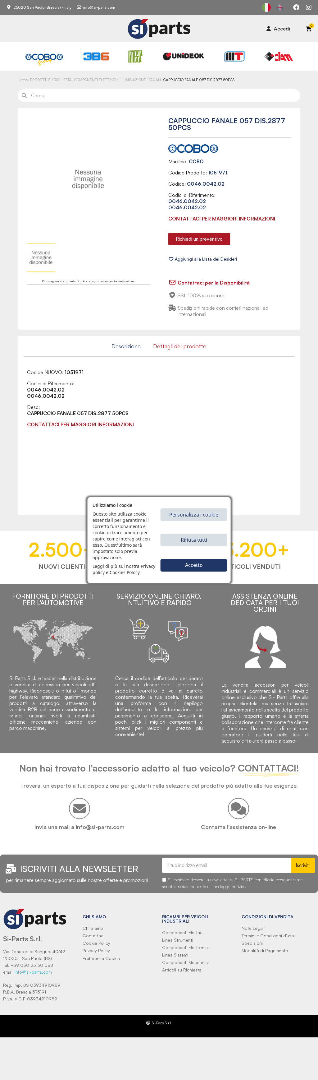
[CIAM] (278, 56)
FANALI (154, 79)
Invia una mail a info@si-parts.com (79, 826)
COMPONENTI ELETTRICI (95, 79)
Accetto (194, 565)
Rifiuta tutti (194, 539)
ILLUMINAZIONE (132, 79)
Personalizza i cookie (193, 514)
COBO (196, 161)
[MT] (234, 56)
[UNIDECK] (183, 56)
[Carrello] (308, 28)
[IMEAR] (135, 56)
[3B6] (96, 56)
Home (23, 79)
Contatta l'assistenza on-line (238, 826)
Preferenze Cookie (101, 958)
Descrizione (126, 346)
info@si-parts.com (33, 972)
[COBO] (44, 59)
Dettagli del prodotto (180, 346)
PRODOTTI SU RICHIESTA (51, 79)
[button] (199, 239)
